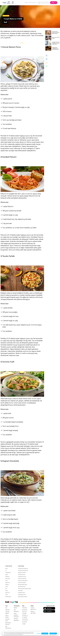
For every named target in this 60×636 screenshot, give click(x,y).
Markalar (15, 607)
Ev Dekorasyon (25, 615)
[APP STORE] (49, 608)
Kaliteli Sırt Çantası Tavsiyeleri (22, 580)
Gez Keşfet (24, 613)
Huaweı (6, 594)
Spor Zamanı (24, 621)
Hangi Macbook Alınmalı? (22, 576)
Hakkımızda (7, 609)
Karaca (6, 580)
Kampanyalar (8, 3)
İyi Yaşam (24, 623)
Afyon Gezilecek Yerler (21, 586)
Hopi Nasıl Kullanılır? (7, 612)
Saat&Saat (7, 584)
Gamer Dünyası (25, 619)
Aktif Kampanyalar (16, 610)
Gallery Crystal (7, 578)
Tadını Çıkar (24, 611)
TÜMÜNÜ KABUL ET (53, 633)
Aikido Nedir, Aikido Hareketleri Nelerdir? (24, 588)
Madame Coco (7, 582)
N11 (6, 570)
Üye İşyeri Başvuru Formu (33, 608)
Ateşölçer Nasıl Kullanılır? (22, 572)
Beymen (6, 574)
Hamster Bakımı (20, 590)
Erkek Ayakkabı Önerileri (22, 594)
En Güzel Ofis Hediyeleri (22, 582)
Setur (6, 588)
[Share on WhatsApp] (46, 66)
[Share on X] (46, 59)
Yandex (6, 586)
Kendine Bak (24, 609)
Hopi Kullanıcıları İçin (8, 627)
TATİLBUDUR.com (8, 572)
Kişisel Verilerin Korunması (8, 623)
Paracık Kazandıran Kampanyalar (16, 615)
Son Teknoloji (24, 617)
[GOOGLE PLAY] (49, 611)
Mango (6, 590)
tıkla (5, 633)
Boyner (6, 568)
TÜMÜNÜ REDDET (45, 633)
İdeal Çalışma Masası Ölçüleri (22, 584)
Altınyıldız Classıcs (8, 596)
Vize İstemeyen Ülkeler (21, 574)
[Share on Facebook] (46, 55)
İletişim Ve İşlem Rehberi (33, 612)
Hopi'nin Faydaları (7, 616)
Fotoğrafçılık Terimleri (21, 592)
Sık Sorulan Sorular (7, 620)
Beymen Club (7, 592)
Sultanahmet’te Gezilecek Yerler (23, 570)
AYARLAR (38, 633)
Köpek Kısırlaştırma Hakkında (22, 596)
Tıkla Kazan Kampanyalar (16, 619)
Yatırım (13, 3)
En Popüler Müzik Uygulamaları (23, 568)
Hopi (6, 607)
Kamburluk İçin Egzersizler (22, 578)
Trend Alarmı (24, 607)
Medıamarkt (7, 576)
